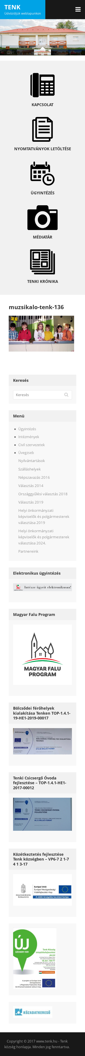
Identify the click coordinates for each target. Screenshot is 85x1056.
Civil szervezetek (31, 444)
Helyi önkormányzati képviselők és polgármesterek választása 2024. (43, 537)
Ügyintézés (27, 429)
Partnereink (28, 551)
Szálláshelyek (29, 469)
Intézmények (28, 436)
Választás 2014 (30, 485)
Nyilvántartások (31, 460)
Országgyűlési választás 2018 (43, 493)
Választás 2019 (30, 502)
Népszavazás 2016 (34, 477)
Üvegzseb (26, 452)
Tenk (12, 7)
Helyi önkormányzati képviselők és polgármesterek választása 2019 (43, 516)
